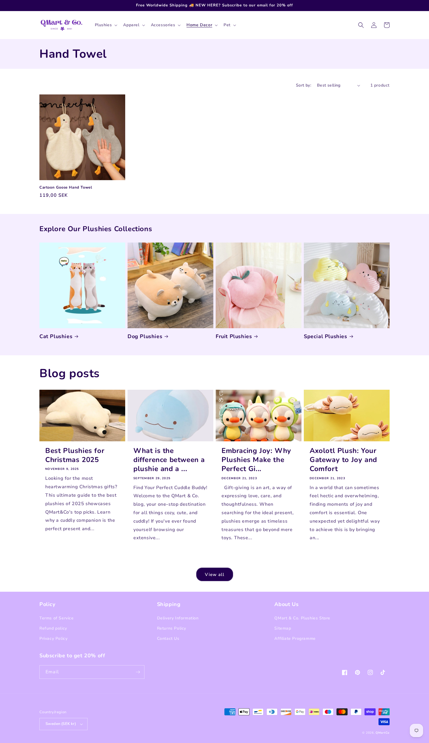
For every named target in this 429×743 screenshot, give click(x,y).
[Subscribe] (137, 672)
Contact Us (168, 638)
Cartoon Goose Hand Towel (65, 187)
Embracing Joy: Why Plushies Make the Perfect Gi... (256, 459)
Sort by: (303, 85)
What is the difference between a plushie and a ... (169, 459)
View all (214, 574)
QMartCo (383, 733)
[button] (105, 25)
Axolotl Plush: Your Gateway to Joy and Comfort (343, 459)
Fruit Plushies (234, 336)
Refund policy (53, 628)
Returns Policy (171, 628)
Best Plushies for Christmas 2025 (74, 455)
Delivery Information (178, 618)
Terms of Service (56, 618)
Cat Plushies (55, 336)
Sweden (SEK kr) (61, 723)
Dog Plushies (145, 336)
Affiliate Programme (294, 638)
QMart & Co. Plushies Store (302, 618)
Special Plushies (325, 336)
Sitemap (282, 628)
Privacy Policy (53, 638)
